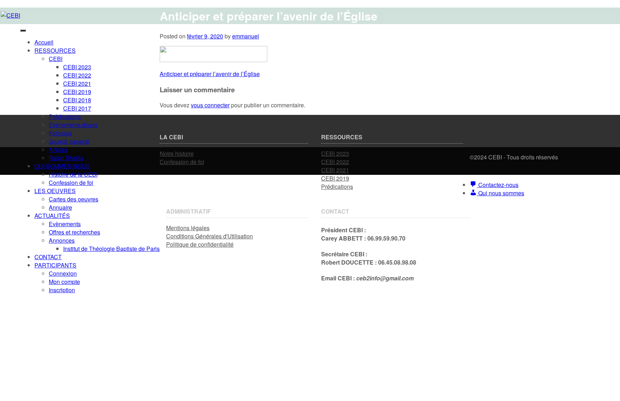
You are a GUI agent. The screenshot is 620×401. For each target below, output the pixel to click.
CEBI (55, 59)
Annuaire (60, 207)
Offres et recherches (74, 232)
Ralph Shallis (66, 158)
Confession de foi (71, 182)
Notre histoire (177, 153)
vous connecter (210, 105)
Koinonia (60, 133)
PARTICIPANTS (55, 265)
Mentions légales (188, 228)
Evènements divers (73, 125)
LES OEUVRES (55, 191)
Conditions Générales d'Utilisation (209, 236)
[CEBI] (10, 15)
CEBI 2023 (77, 67)
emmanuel (245, 36)
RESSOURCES (55, 50)
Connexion (63, 273)
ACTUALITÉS (52, 215)
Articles (58, 149)
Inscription (62, 290)
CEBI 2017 (77, 108)
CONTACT (48, 257)
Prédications (65, 116)
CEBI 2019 (77, 92)
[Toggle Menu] (23, 30)
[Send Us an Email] (472, 165)
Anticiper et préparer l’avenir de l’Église (210, 74)
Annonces (62, 240)
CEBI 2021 (77, 83)
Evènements (65, 224)
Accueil (43, 42)
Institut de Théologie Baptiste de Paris (111, 248)
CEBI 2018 (77, 100)
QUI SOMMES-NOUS (62, 166)
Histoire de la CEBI (73, 174)
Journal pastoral (69, 141)
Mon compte (64, 282)
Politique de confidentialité (200, 244)
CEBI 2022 (77, 75)
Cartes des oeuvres (73, 199)
